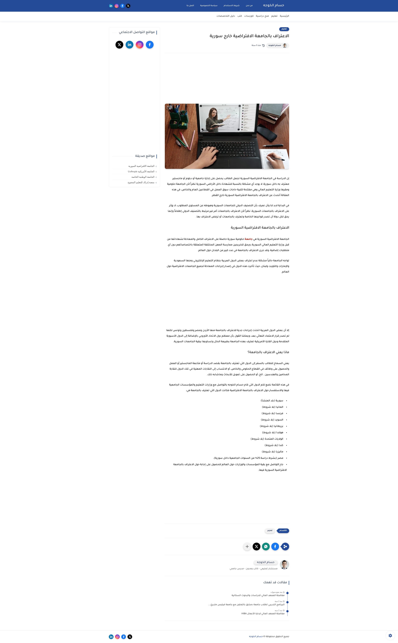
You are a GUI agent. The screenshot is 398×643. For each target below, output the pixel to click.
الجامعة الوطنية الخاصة (143, 177)
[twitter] (128, 6)
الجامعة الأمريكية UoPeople (141, 171)
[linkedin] (111, 6)
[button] (275, 546)
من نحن (249, 6)
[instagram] (117, 6)
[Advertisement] (227, 82)
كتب (239, 16)
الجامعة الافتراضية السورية (141, 166)
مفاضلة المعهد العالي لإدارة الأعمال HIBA (263, 614)
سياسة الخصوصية (209, 6)
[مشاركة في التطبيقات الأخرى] (247, 546)
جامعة (248, 239)
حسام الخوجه (273, 6)
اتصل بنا (190, 6)
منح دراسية (262, 16)
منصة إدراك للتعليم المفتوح (141, 182)
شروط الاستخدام (232, 6)
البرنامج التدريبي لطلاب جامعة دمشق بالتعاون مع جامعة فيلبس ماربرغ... (246, 605)
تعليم (274, 16)
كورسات (249, 16)
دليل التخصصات (226, 16)
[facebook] (122, 6)
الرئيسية (284, 16)
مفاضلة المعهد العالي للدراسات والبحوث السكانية (258, 595)
